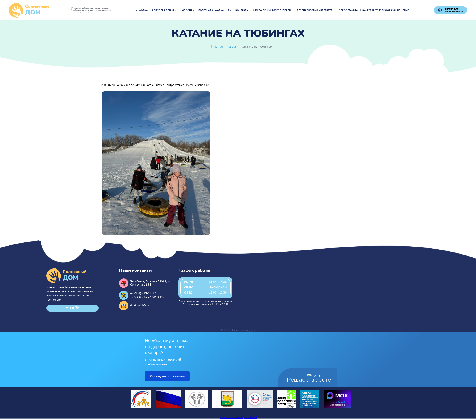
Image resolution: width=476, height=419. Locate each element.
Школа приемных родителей (272, 10)
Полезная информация (213, 10)
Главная (217, 46)
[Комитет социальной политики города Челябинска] (227, 407)
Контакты (241, 10)
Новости (186, 10)
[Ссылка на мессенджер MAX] (337, 407)
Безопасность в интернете (314, 10)
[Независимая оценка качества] (168, 407)
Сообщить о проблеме (167, 376)
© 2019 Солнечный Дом (238, 330)
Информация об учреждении (155, 10)
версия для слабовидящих (454, 10)
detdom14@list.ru (141, 305)
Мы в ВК (73, 308)
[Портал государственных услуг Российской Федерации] (260, 407)
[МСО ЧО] (196, 407)
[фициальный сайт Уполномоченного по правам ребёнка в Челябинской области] (141, 407)
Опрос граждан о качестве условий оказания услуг (374, 10)
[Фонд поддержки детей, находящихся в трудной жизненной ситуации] (287, 407)
